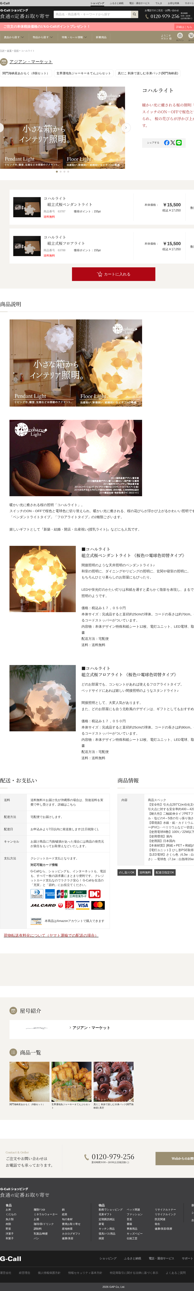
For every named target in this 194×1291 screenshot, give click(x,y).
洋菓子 (10, 1233)
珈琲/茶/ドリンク (44, 1223)
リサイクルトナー (165, 1209)
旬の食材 (67, 1219)
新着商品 (101, 37)
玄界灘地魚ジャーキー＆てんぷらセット (83, 73)
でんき (158, 3)
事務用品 (132, 1228)
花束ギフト (105, 1214)
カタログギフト (71, 1233)
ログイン (180, 40)
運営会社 (5, 1272)
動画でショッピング (111, 1209)
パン (36, 1238)
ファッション (135, 1214)
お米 (8, 1209)
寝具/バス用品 (107, 1233)
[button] (57, 172)
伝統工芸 (132, 1238)
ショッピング (97, 3)
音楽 (129, 1219)
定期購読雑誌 (107, 1219)
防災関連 (160, 1219)
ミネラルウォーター (46, 1214)
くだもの (11, 1214)
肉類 (8, 1223)
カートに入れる (117, 274)
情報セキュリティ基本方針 (85, 1272)
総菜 (64, 1214)
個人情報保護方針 (49, 1272)
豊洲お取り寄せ (71, 1223)
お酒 (36, 1219)
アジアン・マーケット (31, 61)
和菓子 (10, 1238)
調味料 (38, 1228)
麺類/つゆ (39, 1209)
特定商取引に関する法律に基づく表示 (134, 1272)
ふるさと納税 (117, 3)
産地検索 (67, 1228)
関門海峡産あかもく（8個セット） (26, 73)
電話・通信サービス (139, 3)
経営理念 (24, 1272)
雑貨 (101, 1238)
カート (191, 40)
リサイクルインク (165, 1214)
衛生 (157, 1223)
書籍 (129, 1223)
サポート (189, 3)
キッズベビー (135, 1233)
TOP (2, 50)
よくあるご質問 (176, 1272)
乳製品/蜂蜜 (41, 1233)
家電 (9, 50)
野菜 (8, 1228)
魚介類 (10, 1219)
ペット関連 (133, 1209)
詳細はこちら (67, 804)
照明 (16, 50)
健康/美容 (67, 1238)
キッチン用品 (107, 1228)
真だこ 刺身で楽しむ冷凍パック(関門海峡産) (148, 73)
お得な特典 (173, 3)
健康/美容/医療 (163, 1228)
